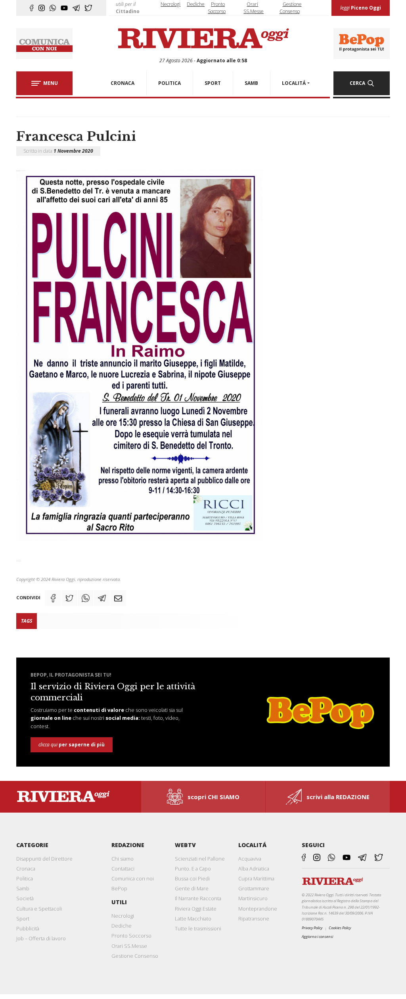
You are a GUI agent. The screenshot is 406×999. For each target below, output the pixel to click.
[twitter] (88, 8)
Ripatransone (253, 918)
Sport (22, 918)
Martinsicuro (253, 898)
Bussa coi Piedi (192, 878)
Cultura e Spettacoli (39, 908)
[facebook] (31, 8)
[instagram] (41, 8)
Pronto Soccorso (131, 935)
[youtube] (64, 8)
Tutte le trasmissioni (198, 928)
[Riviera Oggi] (203, 39)
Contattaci (122, 868)
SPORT (213, 83)
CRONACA (122, 83)
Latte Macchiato (193, 918)
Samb (22, 888)
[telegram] (76, 8)
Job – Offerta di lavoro (41, 938)
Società (25, 898)
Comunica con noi (132, 878)
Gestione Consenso (134, 955)
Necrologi (170, 4)
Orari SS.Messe (129, 945)
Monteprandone (257, 908)
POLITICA (169, 83)
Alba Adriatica (253, 868)
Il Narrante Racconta (198, 898)
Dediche (196, 4)
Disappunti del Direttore (44, 858)
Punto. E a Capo (193, 868)
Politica (24, 878)
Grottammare (253, 888)
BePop (119, 888)
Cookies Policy (340, 927)
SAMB (251, 83)
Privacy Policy (312, 927)
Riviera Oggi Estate (195, 908)
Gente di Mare (192, 888)
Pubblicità (27, 928)
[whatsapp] (53, 8)
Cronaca (25, 868)
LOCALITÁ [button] (294, 83)
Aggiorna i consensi (317, 936)
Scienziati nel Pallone (200, 858)
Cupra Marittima (256, 878)
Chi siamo (122, 858)
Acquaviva (249, 858)
